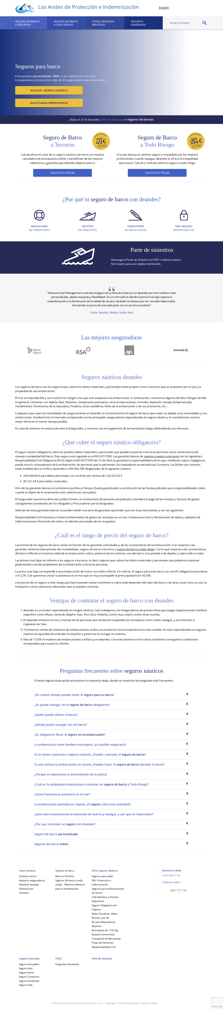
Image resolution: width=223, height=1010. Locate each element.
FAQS (58, 958)
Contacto (24, 892)
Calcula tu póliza (62, 172)
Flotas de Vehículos (102, 942)
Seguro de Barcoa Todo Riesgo (66, 23)
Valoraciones (26, 888)
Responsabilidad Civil (104, 947)
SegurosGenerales (138, 23)
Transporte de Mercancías (106, 938)
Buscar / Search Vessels (49, 90)
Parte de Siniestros (102, 958)
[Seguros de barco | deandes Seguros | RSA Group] (87, 352)
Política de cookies (149, 1003)
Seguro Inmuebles (29, 964)
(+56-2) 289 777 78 (171, 875)
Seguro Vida (25, 985)
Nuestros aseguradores (32, 880)
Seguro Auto (26, 968)
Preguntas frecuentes (67, 964)
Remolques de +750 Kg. (105, 930)
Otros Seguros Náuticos (103, 23)
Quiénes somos (27, 876)
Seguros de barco (64, 870)
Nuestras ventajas (29, 884)
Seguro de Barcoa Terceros (27, 23)
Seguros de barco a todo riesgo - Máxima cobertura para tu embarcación (70, 884)
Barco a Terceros (64, 876)
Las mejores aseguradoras (111, 337)
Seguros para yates (102, 876)
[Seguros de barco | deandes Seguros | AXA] (135, 352)
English (164, 8)
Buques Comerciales (103, 934)
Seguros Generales (29, 958)
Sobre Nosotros (27, 870)
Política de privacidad (128, 1003)
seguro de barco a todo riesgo (136, 549)
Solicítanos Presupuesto (49, 103)
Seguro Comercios (29, 976)
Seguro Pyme (26, 972)
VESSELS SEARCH (180, 23)
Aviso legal (110, 1003)
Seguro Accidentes (29, 980)
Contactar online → (172, 882)
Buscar (204, 23)
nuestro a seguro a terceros (161, 456)
